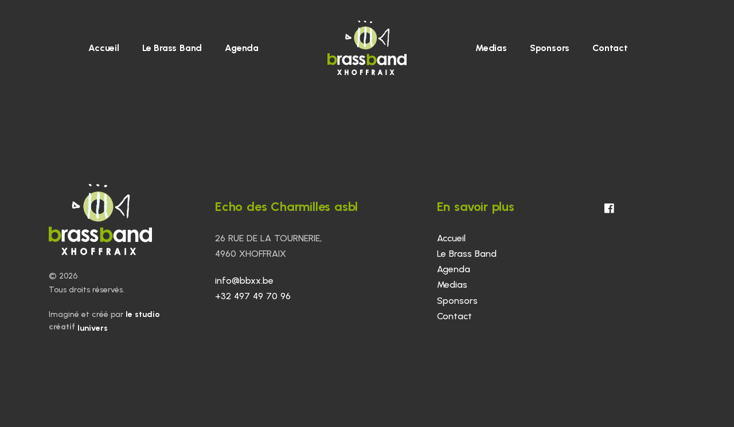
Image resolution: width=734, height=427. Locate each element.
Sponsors (549, 47)
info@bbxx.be (244, 280)
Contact (610, 47)
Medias (491, 47)
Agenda (242, 47)
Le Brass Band (172, 47)
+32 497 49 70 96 (253, 296)
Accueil (103, 47)
